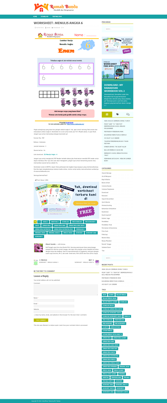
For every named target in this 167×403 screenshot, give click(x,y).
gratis (37, 225)
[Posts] (107, 114)
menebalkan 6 (80, 229)
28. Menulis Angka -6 (50, 154)
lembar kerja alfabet (119, 338)
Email (36, 304)
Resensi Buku (106, 238)
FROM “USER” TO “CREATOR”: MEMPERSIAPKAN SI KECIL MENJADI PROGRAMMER (114, 126)
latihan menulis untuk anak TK (112, 334)
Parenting (106, 377)
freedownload (119, 320)
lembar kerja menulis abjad (111, 363)
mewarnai (122, 374)
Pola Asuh (105, 231)
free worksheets (90, 221)
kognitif (105, 327)
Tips (103, 251)
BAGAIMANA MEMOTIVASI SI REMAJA (115, 135)
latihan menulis (107, 330)
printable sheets (108, 381)
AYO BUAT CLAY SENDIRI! (111, 138)
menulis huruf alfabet (109, 374)
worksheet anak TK (122, 384)
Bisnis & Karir (106, 183)
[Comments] (128, 114)
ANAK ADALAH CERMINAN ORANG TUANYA (117, 121)
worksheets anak (108, 392)
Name (36, 298)
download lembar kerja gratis (112, 309)
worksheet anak (91, 233)
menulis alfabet (119, 370)
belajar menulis (121, 294)
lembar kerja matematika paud (63, 229)
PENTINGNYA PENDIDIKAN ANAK (113, 132)
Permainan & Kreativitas (109, 228)
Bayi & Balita (106, 179)
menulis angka (67, 233)
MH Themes (57, 401)
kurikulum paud (115, 327)
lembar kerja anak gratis (76, 225)
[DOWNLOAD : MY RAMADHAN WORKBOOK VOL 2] (117, 70)
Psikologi (104, 234)
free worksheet (107, 323)
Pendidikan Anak (107, 225)
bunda (48, 27)
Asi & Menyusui (106, 176)
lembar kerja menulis (109, 359)
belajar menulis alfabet (110, 302)
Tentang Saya (57, 16)
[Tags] (117, 114)
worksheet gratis (108, 388)
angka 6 (45, 221)
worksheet (79, 233)
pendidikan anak (116, 377)
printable (127, 377)
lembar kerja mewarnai (110, 366)
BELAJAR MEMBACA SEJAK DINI (113, 150)
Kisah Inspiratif (106, 215)
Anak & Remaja (106, 173)
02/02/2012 (40, 27)
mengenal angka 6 (54, 233)
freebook (127, 316)
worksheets (39, 236)
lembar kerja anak (59, 225)
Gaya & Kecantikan (108, 199)
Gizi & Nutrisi (106, 202)
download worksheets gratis (112, 316)
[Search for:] (117, 29)
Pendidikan (105, 221)
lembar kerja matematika (43, 229)
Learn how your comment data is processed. (73, 325)
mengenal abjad (124, 366)
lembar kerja (47, 225)
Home (35, 16)
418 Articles (61, 244)
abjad (104, 294)
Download (44, 16)
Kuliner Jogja (106, 218)
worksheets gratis (122, 392)
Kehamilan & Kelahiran (109, 209)
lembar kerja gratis (109, 352)
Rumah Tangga (106, 244)
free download (77, 221)
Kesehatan (105, 212)
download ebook (108, 305)
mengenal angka (40, 233)
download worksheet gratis (112, 312)
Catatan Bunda (106, 186)
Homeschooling (107, 205)
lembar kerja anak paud (110, 348)
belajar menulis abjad (109, 298)
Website (36, 309)
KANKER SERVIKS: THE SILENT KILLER (115, 147)
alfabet (111, 294)
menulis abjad (107, 370)
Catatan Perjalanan (108, 189)
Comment (37, 283)
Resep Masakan (107, 241)
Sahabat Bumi (106, 247)
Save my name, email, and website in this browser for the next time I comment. (61, 315)
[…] (105, 105)
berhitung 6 (55, 221)
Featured (104, 196)
